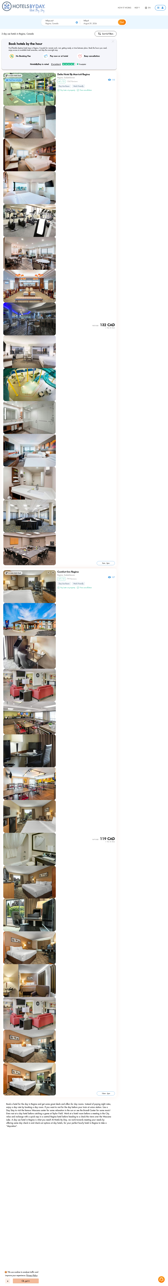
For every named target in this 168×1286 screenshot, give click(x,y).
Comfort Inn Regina (68, 571)
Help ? (137, 8)
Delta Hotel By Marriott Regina (73, 74)
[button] (160, 8)
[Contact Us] (161, 1279)
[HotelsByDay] (23, 12)
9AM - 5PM (105, 563)
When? (86, 21)
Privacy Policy (32, 1275)
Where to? (49, 21)
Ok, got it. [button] (26, 1281)
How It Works (124, 8)
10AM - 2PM (106, 1093)
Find (122, 22)
